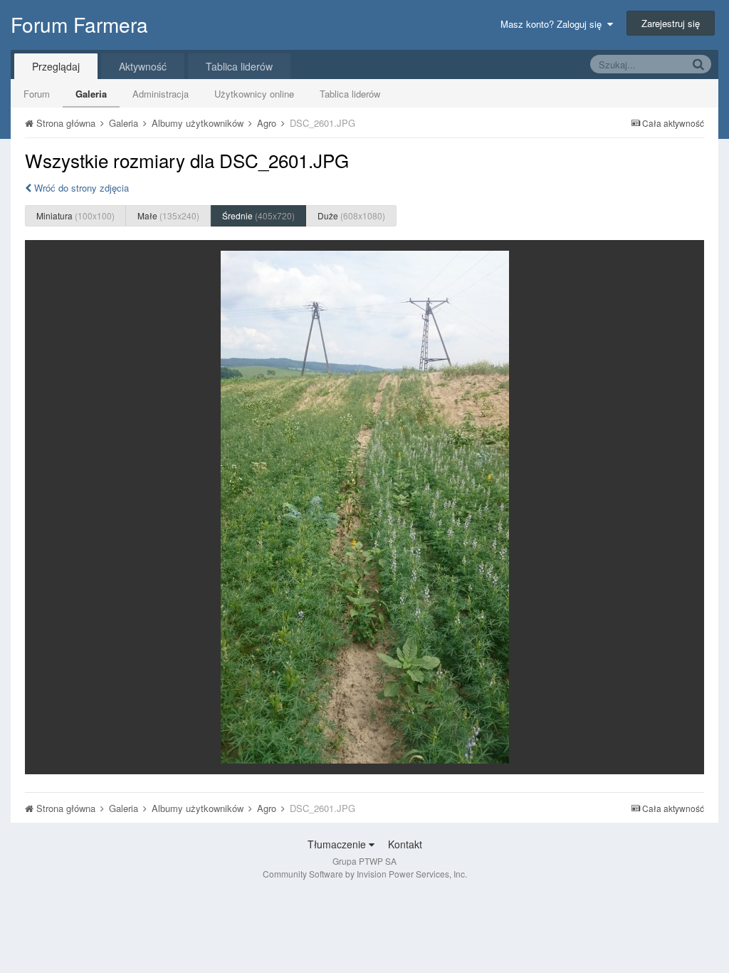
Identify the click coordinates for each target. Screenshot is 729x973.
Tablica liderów (350, 93)
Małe (168, 215)
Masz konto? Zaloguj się (553, 24)
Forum (36, 93)
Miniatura (75, 215)
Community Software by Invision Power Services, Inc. (365, 874)
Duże (351, 215)
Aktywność (143, 66)
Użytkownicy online (254, 93)
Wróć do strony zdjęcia (80, 187)
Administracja (160, 93)
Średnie (258, 215)
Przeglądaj (56, 66)
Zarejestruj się (670, 23)
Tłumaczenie (338, 844)
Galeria (91, 93)
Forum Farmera (79, 24)
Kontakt (405, 844)
